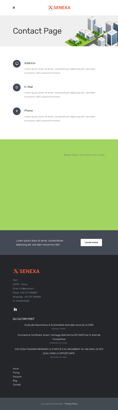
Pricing (16, 372)
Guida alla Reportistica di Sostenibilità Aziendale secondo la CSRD (59, 325)
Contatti (17, 384)
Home (16, 368)
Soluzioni (17, 376)
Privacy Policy (71, 404)
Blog (15, 380)
